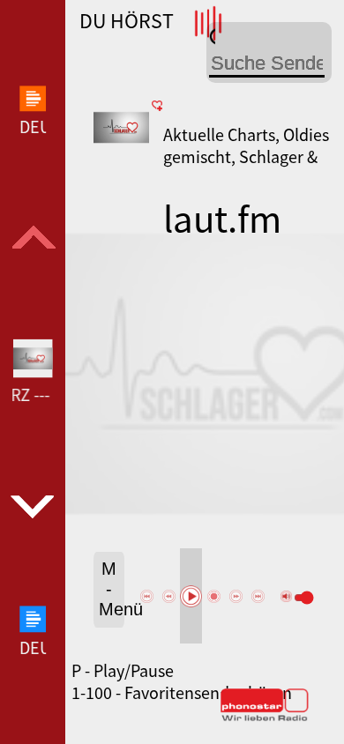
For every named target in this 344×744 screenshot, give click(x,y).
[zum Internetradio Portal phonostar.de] (265, 717)
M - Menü (111, 589)
